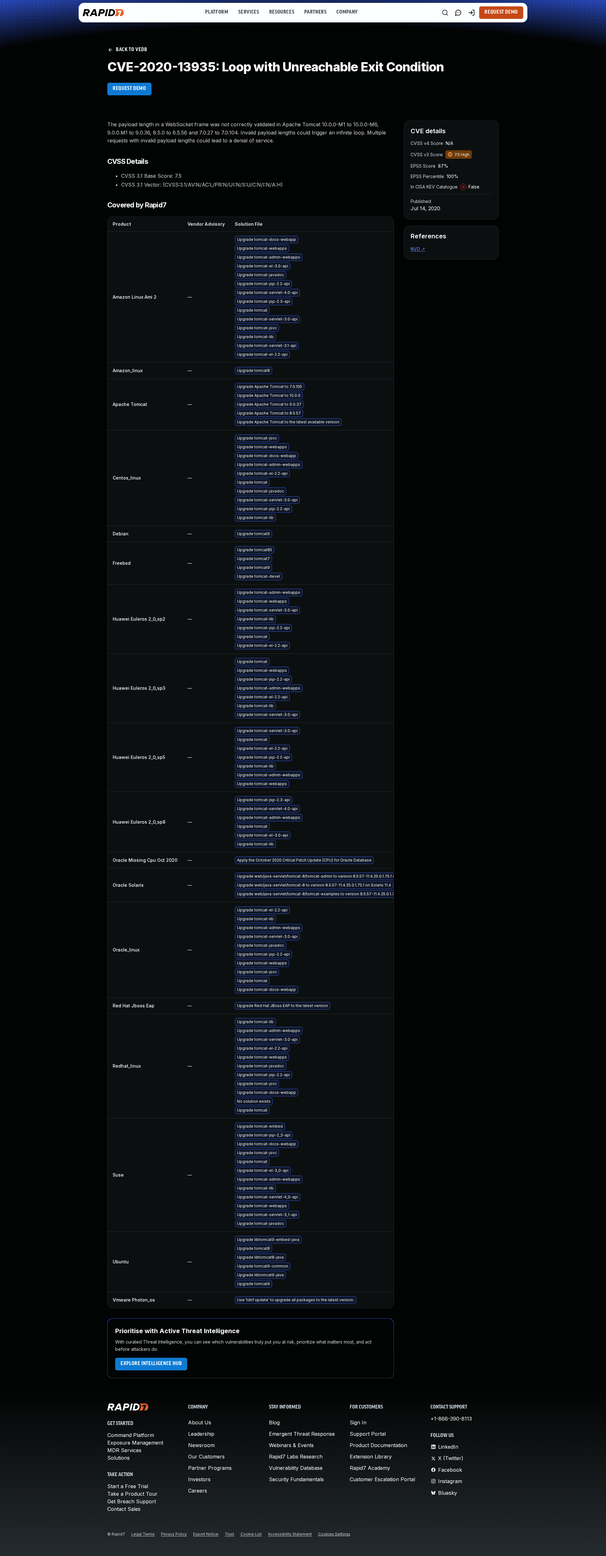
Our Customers (206, 1456)
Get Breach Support (131, 1501)
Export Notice (205, 1534)
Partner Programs (210, 1468)
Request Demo (501, 12)
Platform (216, 12)
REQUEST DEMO (129, 88)
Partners (315, 12)
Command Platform (130, 1435)
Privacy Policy (174, 1534)
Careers (197, 1490)
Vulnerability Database (296, 1468)
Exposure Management (135, 1443)
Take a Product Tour (132, 1494)
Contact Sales (123, 1509)
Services (248, 12)
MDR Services (124, 1450)
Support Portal (368, 1434)
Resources (281, 12)
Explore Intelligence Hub (151, 1363)
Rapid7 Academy (370, 1468)
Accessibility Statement (290, 1534)
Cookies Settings (334, 1534)
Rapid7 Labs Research (296, 1456)
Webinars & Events (291, 1445)
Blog (274, 1422)
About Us (199, 1422)
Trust (229, 1534)
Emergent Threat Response (302, 1434)
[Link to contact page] (458, 12)
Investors (199, 1479)
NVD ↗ (418, 249)
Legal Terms (143, 1534)
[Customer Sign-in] (471, 12)
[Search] (445, 12)
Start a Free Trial (127, 1486)
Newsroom (201, 1445)
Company (347, 12)
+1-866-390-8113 (451, 1419)
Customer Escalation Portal (382, 1479)
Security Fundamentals (296, 1479)
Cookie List (251, 1534)
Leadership (201, 1434)
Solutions (118, 1458)
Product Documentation (378, 1445)
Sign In (358, 1422)
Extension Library (371, 1456)
